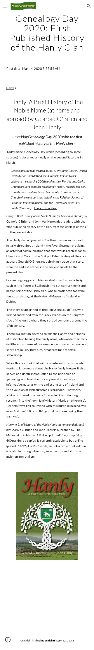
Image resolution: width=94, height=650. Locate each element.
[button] (5, 6)
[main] (47, 33)
